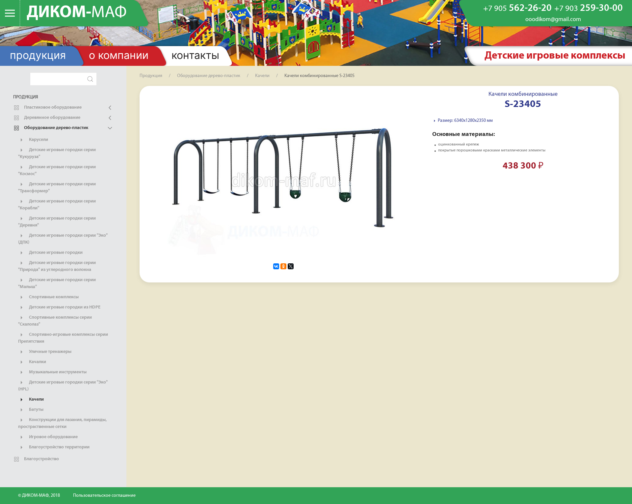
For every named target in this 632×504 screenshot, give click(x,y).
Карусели (38, 139)
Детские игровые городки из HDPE (64, 307)
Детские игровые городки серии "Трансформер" (57, 188)
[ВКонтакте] (276, 266)
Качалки (37, 361)
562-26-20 (517, 8)
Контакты (195, 55)
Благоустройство (41, 459)
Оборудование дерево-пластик (55, 127)
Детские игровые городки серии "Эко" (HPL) (63, 386)
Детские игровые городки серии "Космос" (57, 170)
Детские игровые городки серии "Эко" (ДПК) (63, 239)
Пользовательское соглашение (104, 495)
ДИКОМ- (77, 13)
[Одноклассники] (283, 266)
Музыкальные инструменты (57, 372)
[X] (291, 266)
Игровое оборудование (53, 437)
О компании (118, 55)
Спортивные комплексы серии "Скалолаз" (55, 321)
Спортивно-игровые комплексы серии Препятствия (63, 338)
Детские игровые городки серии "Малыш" (57, 283)
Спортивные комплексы (53, 297)
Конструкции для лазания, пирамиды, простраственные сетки (62, 423)
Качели (36, 399)
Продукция (38, 55)
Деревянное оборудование (51, 117)
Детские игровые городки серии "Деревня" (57, 222)
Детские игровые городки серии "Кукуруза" (57, 153)
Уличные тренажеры (49, 351)
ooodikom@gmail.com (553, 20)
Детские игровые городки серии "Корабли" (57, 205)
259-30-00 (588, 8)
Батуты (35, 409)
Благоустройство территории (59, 447)
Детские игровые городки (55, 252)
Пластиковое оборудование (52, 107)
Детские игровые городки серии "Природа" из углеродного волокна (57, 266)
